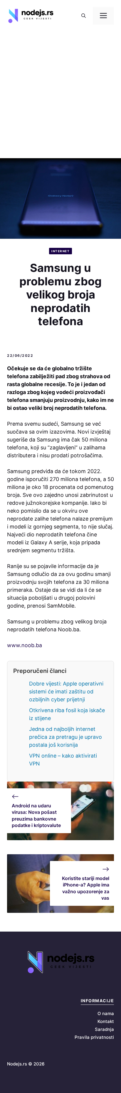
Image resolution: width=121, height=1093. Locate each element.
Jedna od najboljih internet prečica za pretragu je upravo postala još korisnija (65, 737)
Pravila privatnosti (94, 1037)
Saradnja (104, 1029)
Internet (60, 251)
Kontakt (106, 1021)
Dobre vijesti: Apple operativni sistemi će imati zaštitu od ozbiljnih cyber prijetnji (66, 691)
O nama (106, 1013)
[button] (83, 16)
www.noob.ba (24, 645)
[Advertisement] (60, 95)
